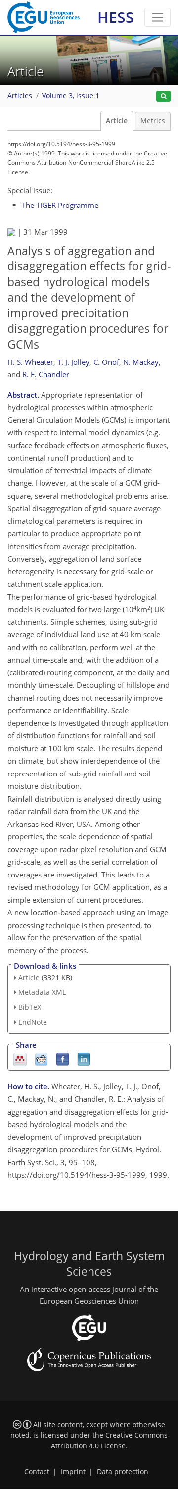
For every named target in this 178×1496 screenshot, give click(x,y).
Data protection (122, 1471)
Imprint (73, 1471)
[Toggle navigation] (157, 17)
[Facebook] (62, 1058)
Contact (36, 1471)
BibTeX (29, 1007)
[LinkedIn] (83, 1058)
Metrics (152, 120)
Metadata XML (42, 992)
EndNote (32, 1022)
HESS (115, 17)
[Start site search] (163, 96)
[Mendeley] (20, 1058)
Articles (19, 95)
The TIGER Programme (60, 205)
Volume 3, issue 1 (70, 95)
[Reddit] (41, 1058)
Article (117, 120)
